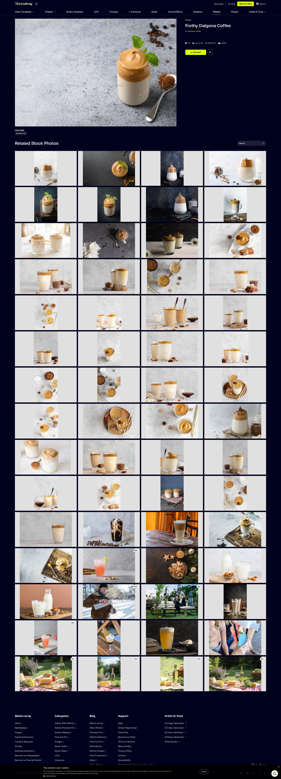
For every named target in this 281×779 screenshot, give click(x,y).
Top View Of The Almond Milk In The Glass (223, 580)
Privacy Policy (125, 751)
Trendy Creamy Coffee (215, 472)
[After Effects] (103, 727)
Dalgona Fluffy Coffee (25, 363)
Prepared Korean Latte (26, 580)
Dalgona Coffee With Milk (27, 183)
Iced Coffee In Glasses (152, 363)
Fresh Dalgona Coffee (215, 183)
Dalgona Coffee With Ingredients (219, 291)
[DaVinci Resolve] (106, 737)
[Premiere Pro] (103, 732)
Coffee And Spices (87, 291)
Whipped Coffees (150, 399)
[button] (107, 776)
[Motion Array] (103, 723)
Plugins (234, 11)
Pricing (18, 746)
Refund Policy (124, 746)
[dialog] (140, 771)
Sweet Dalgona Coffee (89, 255)
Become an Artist (126, 737)
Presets (49, 11)
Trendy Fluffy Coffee (214, 327)
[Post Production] (107, 755)
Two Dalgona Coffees (151, 255)
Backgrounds (21, 133)
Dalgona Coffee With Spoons (154, 327)
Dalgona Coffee (86, 183)
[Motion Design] (105, 751)
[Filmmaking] (102, 746)
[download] (73, 182)
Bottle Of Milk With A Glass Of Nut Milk (32, 616)
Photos (216, 11)
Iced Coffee (21, 399)
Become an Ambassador (27, 755)
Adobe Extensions (24, 737)
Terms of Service (126, 741)
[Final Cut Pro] (103, 741)
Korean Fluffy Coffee (214, 363)
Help (120, 723)
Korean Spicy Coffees (25, 436)
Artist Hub (123, 732)
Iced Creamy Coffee (88, 363)
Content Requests (24, 741)
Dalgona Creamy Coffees (90, 436)
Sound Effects (175, 11)
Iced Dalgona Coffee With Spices (93, 399)
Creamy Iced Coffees (214, 508)
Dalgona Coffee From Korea (28, 291)
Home (18, 723)
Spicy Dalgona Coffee (151, 291)
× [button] (278, 767)
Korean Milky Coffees (214, 399)
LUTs (96, 11)
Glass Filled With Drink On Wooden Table (96, 652)
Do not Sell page (93, 773)
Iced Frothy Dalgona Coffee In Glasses (32, 255)
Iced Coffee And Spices (215, 255)
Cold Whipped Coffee (25, 544)
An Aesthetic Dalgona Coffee (218, 219)
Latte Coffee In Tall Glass (153, 544)
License (122, 755)
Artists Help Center (127, 727)
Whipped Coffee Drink (26, 508)
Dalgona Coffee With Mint (27, 219)
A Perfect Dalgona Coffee (90, 219)
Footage (114, 11)
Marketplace (21, 727)
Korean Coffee (86, 472)
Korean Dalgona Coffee (26, 327)
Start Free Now (245, 4)
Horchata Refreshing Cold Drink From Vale (223, 616)
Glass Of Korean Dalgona (216, 544)
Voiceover (136, 11)
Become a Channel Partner (28, 760)
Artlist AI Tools (256, 11)
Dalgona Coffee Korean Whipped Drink (32, 472)
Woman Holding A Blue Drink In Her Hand (223, 652)
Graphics (197, 11)
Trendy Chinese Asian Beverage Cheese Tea (161, 652)
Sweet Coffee (85, 508)
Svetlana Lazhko (194, 31)
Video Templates (23, 11)
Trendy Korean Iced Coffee (91, 327)
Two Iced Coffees (150, 508)
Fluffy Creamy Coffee (151, 436)
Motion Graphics (74, 11)
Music (155, 11)
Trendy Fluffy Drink (150, 472)
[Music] (96, 760)
